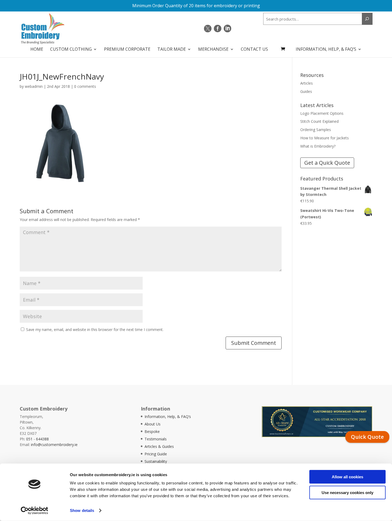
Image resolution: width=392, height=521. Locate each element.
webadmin (34, 86)
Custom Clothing (71, 49)
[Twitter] (207, 28)
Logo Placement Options (321, 113)
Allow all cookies (347, 477)
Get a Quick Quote (327, 162)
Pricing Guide (156, 453)
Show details (82, 510)
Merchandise (213, 49)
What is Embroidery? (317, 146)
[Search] (367, 19)
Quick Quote (367, 436)
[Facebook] (217, 28)
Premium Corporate (127, 49)
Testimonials (156, 438)
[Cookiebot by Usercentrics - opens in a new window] (34, 511)
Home (36, 49)
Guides (306, 91)
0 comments (85, 86)
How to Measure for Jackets (324, 137)
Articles (306, 83)
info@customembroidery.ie (54, 444)
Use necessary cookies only (347, 492)
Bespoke (152, 431)
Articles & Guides (159, 446)
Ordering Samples (315, 129)
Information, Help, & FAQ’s (326, 49)
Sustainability (156, 461)
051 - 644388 (37, 438)
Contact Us (254, 49)
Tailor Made (171, 49)
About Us (153, 424)
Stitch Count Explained (319, 121)
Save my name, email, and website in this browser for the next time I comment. (94, 329)
